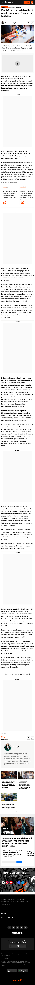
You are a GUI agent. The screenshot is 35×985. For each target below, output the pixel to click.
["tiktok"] (3, 882)
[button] (32, 22)
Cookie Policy (5, 901)
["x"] (14, 882)
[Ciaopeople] (17, 980)
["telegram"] (22, 882)
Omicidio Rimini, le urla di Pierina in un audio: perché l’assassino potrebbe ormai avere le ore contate (10, 195)
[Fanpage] (17, 933)
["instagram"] (7, 882)
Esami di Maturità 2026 (15, 7)
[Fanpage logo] (9, 2)
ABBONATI (27, 2)
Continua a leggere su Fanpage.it (17, 674)
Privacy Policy (21, 899)
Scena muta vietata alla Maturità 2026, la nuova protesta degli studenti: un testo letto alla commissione (17, 842)
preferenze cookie (6, 904)
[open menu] (2, 2)
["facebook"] (18, 882)
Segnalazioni (11, 899)
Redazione (28, 901)
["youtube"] (11, 882)
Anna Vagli (13, 23)
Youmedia (3, 899)
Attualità (3, 733)
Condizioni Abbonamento (17, 901)
